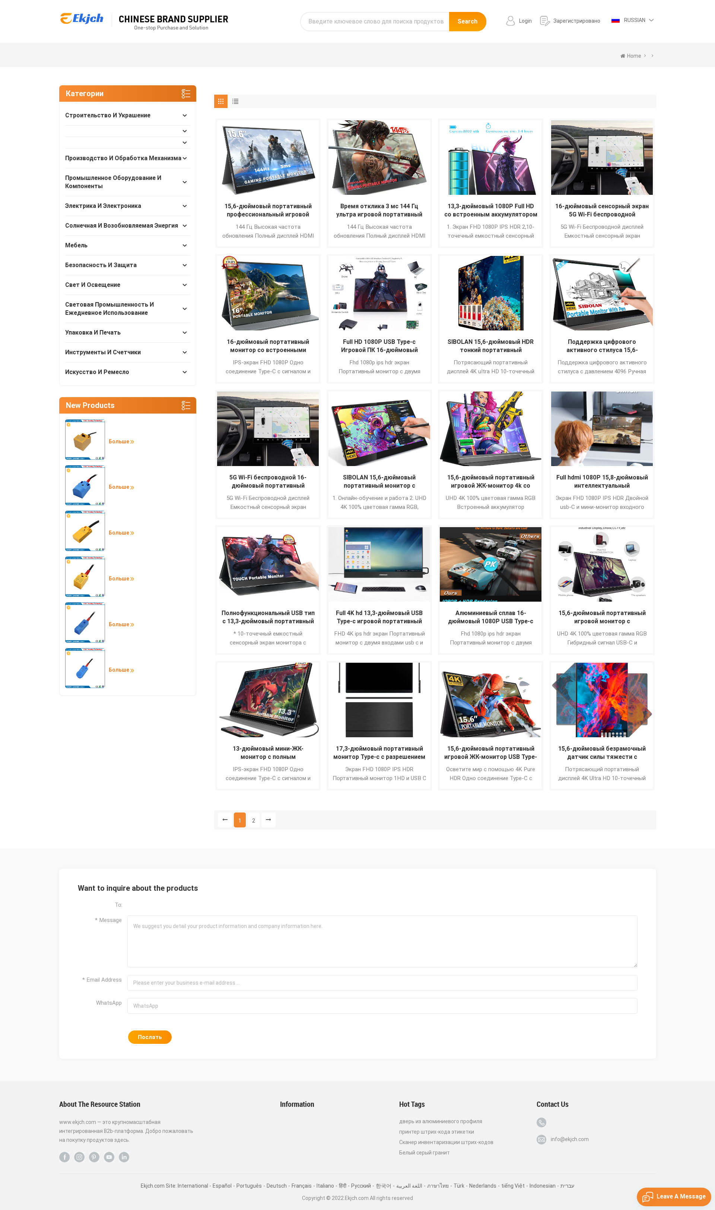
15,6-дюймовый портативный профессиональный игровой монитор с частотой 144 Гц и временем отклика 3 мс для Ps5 (268, 211)
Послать (150, 1037)
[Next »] (268, 820)
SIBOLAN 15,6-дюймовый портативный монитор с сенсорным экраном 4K (379, 482)
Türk (459, 1186)
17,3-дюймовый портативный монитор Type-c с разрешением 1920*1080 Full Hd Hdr (379, 753)
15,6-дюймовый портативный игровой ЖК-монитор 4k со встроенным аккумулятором (490, 482)
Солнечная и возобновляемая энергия (121, 225)
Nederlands (482, 1186)
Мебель (76, 245)
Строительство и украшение (107, 115)
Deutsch (277, 1186)
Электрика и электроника (103, 205)
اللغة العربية (409, 1186)
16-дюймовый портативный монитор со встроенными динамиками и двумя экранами (268, 346)
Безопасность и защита (101, 265)
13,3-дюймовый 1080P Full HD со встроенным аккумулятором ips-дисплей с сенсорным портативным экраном (490, 211)
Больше (119, 441)
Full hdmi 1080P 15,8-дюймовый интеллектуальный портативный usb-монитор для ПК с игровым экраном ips (602, 482)
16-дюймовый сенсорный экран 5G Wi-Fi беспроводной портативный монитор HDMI (602, 211)
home (634, 56)
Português (249, 1186)
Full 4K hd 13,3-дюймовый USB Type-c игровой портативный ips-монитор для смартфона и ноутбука (379, 617)
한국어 (383, 1186)
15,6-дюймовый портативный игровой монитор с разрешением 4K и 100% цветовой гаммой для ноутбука (602, 617)
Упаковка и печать (93, 332)
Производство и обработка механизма (123, 158)
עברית (567, 1186)
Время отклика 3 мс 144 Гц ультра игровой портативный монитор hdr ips (379, 211)
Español (222, 1186)
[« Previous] (225, 820)
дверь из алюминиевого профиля (440, 1121)
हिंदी (342, 1186)
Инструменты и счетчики (103, 352)
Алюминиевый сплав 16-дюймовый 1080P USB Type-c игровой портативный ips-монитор (490, 617)
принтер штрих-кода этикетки (436, 1132)
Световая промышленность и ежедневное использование (109, 308)
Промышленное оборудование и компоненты (113, 182)
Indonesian (543, 1186)
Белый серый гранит (424, 1153)
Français (302, 1186)
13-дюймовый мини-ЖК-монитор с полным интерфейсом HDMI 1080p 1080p (268, 753)
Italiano (325, 1186)
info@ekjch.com (570, 1139)
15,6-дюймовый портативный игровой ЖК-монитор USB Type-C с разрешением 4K (490, 753)
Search (467, 21)
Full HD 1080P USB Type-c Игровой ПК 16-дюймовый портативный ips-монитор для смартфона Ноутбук (379, 346)
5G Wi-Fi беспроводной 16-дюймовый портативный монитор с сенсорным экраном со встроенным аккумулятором (268, 482)
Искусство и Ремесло (97, 372)
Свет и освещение (92, 284)
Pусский (361, 1186)
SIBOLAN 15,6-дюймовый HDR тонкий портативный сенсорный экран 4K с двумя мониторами (491, 346)
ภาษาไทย (438, 1186)
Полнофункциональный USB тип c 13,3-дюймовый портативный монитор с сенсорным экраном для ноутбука (268, 617)
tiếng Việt (513, 1186)
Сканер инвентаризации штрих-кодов (446, 1142)
